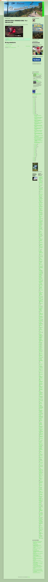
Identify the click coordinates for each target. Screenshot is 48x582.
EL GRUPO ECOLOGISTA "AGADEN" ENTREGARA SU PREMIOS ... (38, 140)
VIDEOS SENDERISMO (41, 533)
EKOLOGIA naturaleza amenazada (40, 287)
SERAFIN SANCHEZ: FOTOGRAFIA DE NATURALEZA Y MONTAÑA (38, 551)
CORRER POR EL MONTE (40, 277)
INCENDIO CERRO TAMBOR (40, 335)
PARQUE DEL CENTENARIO (41, 432)
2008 (34, 158)
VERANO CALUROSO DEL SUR (40, 521)
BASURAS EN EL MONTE (40, 226)
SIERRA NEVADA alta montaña (41, 501)
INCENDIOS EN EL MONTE (40, 350)
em (39, 291)
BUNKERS (40, 236)
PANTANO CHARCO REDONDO (40, 424)
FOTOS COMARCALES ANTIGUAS (41, 314)
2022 (34, 99)
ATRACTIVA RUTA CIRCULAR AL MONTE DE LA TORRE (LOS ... (38, 131)
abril (34, 152)
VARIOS (40, 517)
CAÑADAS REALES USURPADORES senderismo (41, 252)
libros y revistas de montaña (40, 392)
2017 (34, 105)
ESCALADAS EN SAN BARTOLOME (41, 301)
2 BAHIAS (40, 181)
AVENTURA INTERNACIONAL (41, 222)
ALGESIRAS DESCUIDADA (41, 189)
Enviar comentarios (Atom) (12, 47)
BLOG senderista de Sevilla (37, 548)
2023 (34, 98)
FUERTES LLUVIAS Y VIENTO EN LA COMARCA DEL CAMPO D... (38, 123)
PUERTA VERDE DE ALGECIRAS (41, 449)
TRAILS (40, 512)
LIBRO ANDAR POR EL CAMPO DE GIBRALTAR (41, 377)
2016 (34, 106)
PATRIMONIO (41, 438)
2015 (34, 107)
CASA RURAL (35, 549)
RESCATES (40, 455)
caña (39, 250)
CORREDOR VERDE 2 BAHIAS (41, 274)
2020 (34, 101)
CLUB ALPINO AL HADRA (40, 270)
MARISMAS (40, 408)
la (39, 362)
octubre (35, 145)
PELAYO (40, 440)
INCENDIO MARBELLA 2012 (40, 337)
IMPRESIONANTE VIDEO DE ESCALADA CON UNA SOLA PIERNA (38, 126)
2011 (34, 112)
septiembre (35, 146)
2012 (34, 111)
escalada (40, 296)
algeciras (40, 187)
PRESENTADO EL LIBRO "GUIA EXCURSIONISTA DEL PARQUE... (38, 129)
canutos (40, 249)
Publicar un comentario (9, 44)
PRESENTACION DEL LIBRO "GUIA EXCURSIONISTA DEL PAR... (38, 134)
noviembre (35, 144)
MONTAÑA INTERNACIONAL (41, 411)
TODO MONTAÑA (35, 80)
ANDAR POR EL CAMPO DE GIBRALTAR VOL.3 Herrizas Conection (41, 216)
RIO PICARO (41, 460)
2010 (34, 113)
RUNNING (40, 465)
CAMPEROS (41, 242)
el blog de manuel (35, 73)
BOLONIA (40, 235)
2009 (34, 157)
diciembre (35, 114)
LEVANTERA (41, 374)
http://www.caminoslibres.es (37, 572)
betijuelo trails (41, 229)
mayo (35, 151)
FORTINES (40, 311)
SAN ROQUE (41, 466)
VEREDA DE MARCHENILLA (41, 523)
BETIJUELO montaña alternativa (37, 541)
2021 (34, 100)
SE (39, 468)
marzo (35, 153)
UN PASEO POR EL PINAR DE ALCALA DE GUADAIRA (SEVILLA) (38, 118)
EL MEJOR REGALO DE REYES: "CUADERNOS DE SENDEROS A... (38, 121)
